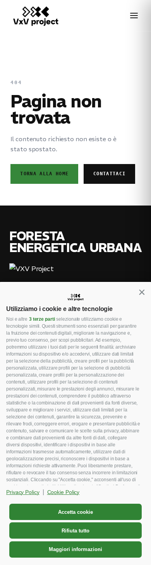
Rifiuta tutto (75, 531)
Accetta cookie (75, 512)
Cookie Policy (63, 492)
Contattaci (109, 173)
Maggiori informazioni (75, 549)
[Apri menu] (134, 15)
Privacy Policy (22, 492)
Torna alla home (44, 173)
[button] (142, 292)
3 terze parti (42, 319)
